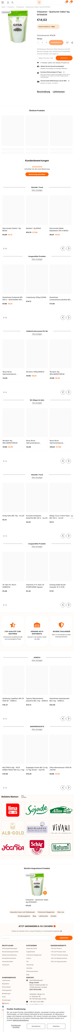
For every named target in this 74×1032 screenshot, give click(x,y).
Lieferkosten (59, 91)
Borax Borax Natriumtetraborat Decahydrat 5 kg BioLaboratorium (56, 442)
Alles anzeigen (23, 796)
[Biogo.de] (12, 810)
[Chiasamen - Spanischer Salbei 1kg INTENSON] (37, 884)
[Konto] (8, 2)
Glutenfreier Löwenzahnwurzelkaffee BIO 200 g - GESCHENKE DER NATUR (60, 298)
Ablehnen (56, 1026)
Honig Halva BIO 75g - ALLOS (13, 516)
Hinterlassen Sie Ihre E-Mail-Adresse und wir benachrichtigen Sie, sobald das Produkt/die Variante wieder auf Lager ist (53, 51)
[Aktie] (71, 42)
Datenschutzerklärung (21, 1020)
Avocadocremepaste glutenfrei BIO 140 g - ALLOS (36, 517)
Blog (34, 916)
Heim (3, 7)
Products (10, 7)
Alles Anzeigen (37, 190)
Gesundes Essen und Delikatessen (22, 912)
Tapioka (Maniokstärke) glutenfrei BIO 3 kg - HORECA (37, 699)
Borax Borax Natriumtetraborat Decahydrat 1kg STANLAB (12, 373)
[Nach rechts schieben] (68, 248)
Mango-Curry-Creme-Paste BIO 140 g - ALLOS (59, 517)
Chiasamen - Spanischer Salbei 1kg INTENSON (37, 901)
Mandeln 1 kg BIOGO (33, 228)
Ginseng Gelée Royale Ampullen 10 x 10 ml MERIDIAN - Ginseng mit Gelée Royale (58, 586)
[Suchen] (12, 2)
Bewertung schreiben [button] (37, 174)
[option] (17, 26)
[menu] (2, 2)
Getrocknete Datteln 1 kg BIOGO (11, 229)
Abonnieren (64, 58)
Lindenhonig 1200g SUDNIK (36, 297)
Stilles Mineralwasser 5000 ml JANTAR (60, 769)
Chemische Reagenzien (46, 912)
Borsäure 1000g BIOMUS (35, 372)
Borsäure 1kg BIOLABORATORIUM (57, 373)
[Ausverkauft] (45, 893)
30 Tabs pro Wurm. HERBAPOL (9, 586)
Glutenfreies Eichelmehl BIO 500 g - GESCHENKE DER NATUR (12, 298)
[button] (55, 82)
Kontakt (53, 916)
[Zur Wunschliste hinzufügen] (45, 888)
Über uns (60, 912)
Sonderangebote (24, 916)
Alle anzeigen (37, 334)
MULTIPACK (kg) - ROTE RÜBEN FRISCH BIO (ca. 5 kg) (13, 769)
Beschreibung (43, 91)
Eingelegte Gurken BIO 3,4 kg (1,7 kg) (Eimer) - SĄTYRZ (37, 769)
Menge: (39, 39)
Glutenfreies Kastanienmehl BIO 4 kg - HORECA (59, 699)
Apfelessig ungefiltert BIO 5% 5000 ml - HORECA (13, 699)
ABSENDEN (64, 938)
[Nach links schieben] (63, 248)
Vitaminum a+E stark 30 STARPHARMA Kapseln (35, 586)
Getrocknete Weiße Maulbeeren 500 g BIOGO (59, 229)
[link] (67, 42)
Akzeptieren (36, 1026)
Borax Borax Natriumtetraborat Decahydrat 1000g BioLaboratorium (33, 442)
